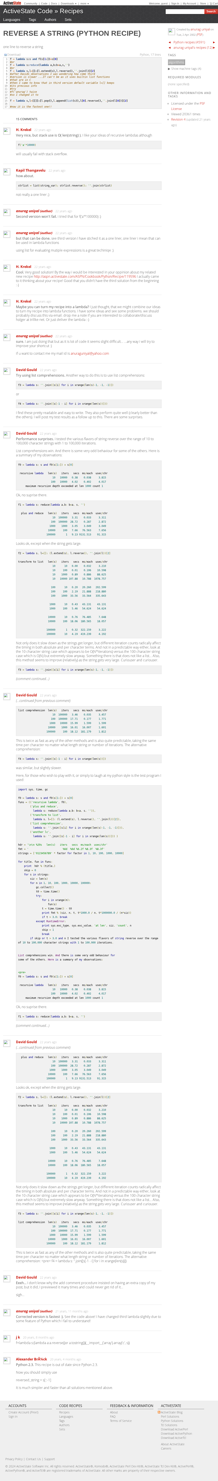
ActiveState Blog (171, 1412)
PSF (199, 34)
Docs (54, 3)
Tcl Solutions (169, 1425)
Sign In (175, 3)
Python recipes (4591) (189, 42)
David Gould (26, 369)
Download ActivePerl (174, 1429)
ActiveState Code (28, 10)
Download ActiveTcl (173, 1438)
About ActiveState (173, 1444)
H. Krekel (23, 129)
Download (13, 55)
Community (30, 3)
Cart (215, 3)
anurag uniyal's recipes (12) (193, 47)
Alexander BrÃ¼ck (31, 1359)
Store (203, 3)
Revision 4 (178, 119)
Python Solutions (172, 1421)
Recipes (71, 10)
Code (44, 3)
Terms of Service (121, 1421)
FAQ (113, 1416)
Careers (166, 1448)
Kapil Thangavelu (31, 170)
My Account (189, 3)
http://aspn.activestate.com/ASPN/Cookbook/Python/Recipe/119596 (85, 276)
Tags (32, 19)
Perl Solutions (170, 1416)
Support (49, 1459)
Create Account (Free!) (23, 1412)
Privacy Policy (14, 1459)
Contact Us (33, 1459)
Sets (68, 19)
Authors (50, 19)
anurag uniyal (34, 210)
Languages (11, 19)
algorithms (176, 62)
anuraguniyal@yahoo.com (90, 353)
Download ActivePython (176, 1433)
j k (18, 1337)
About (114, 1412)
